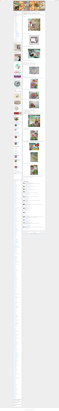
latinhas (15, 292)
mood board (15, 319)
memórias (15, 311)
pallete (14, 328)
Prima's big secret (17, 32)
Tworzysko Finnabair (17, 123)
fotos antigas (15, 269)
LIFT (14, 295)
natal (14, 321)
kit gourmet (15, 287)
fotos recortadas (15, 270)
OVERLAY (15, 326)
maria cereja (15, 305)
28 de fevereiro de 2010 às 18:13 (27, 220)
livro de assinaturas (16, 297)
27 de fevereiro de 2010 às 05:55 (27, 210)
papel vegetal (15, 331)
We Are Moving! (16, 140)
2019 (15, 17)
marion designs (15, 306)
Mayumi (25, 203)
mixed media (15, 317)
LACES (14, 290)
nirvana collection (15, 322)
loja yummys (15, 299)
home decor (15, 282)
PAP (14, 329)
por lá (23, 15)
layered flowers (15, 293)
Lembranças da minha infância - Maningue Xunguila (18, 167)
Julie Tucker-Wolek (26, 182)
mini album (15, 315)
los (14, 300)
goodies (15, 276)
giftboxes (15, 272)
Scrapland (16, 170)
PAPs (14, 333)
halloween (15, 280)
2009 (15, 39)
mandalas (15, 303)
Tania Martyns (26, 199)
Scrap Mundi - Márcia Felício (18, 159)
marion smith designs (16, 307)
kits (14, 288)
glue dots (15, 275)
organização (15, 324)
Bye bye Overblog (16, 153)
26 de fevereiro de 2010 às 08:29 (27, 198)
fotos (14, 268)
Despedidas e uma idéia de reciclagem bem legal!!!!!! (17, 34)
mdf (14, 309)
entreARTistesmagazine (17, 171)
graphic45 (15, 277)
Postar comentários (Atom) (35, 233)
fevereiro (16, 31)
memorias (15, 310)
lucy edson (15, 301)
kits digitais (15, 289)
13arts (14, 182)
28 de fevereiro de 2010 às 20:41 (27, 228)
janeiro (16, 38)
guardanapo (15, 279)
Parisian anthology (16, 334)
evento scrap (15, 262)
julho (15, 27)
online (14, 403)
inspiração (15, 283)
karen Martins (33, 109)
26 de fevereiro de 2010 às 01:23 (27, 184)
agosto (16, 26)
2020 (15, 16)
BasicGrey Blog (16, 150)
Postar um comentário (26, 229)
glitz (14, 274)
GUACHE (15, 278)
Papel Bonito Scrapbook (17, 146)
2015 (15, 18)
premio (14, 339)
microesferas (15, 314)
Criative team (31, 60)
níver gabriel (15, 323)
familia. (14, 263)
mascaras (15, 308)
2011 (15, 21)
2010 (15, 22)
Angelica (25, 207)
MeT (14, 313)
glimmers (15, 273)
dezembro (16, 23)
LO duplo (15, 298)
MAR (14, 304)
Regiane (25, 185)
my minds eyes (15, 320)
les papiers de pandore (16, 294)
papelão (15, 332)
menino (14, 312)
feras (14, 265)
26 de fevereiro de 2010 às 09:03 (27, 202)
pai (14, 327)
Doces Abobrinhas (17, 132)
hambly (14, 281)
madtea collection (15, 302)
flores (14, 267)
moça (14, 318)
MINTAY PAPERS (15, 316)
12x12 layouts (15, 181)
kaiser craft (15, 285)
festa (14, 266)
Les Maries (16, 163)
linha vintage (15, 296)
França (14, 271)
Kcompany (15, 286)
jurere (14, 284)
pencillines (15, 335)
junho (15, 28)
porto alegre (15, 338)
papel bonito (15, 330)
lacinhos (15, 291)
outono (14, 325)
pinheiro (15, 336)
